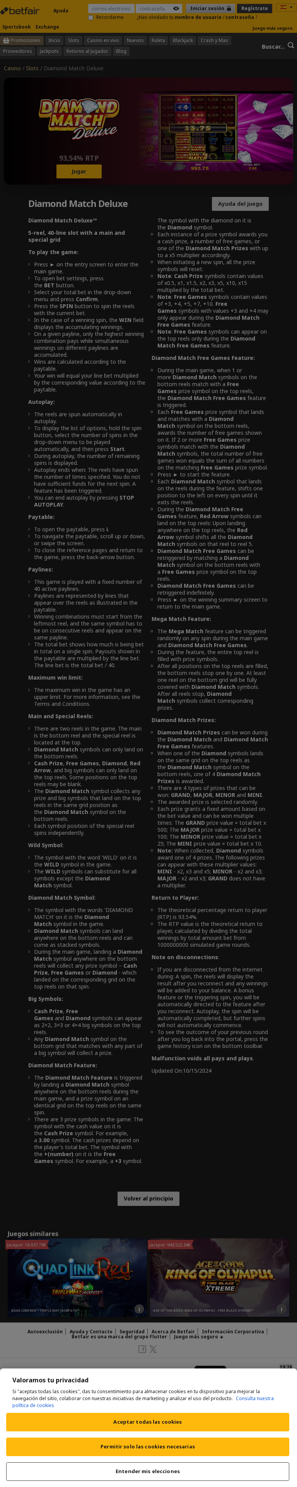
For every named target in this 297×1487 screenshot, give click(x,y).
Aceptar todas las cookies (147, 1421)
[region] (148, 1427)
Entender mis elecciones (148, 1471)
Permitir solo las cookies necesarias (148, 1446)
